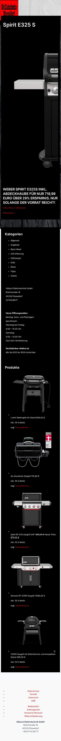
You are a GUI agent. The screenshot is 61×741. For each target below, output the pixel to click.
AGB (33, 701)
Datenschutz (33, 691)
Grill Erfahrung (17, 254)
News (11, 208)
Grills (5, 208)
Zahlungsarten (33, 710)
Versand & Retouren (33, 713)
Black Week (16, 249)
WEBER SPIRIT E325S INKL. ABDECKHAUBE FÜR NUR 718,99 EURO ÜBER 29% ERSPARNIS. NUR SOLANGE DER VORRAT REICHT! (30, 195)
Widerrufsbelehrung (33, 716)
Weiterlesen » (9, 213)
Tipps (13, 271)
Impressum (33, 697)
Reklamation (33, 706)
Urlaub (14, 276)
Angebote (15, 245)
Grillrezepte (16, 258)
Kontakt (33, 694)
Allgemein (15, 240)
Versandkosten (22, 427)
